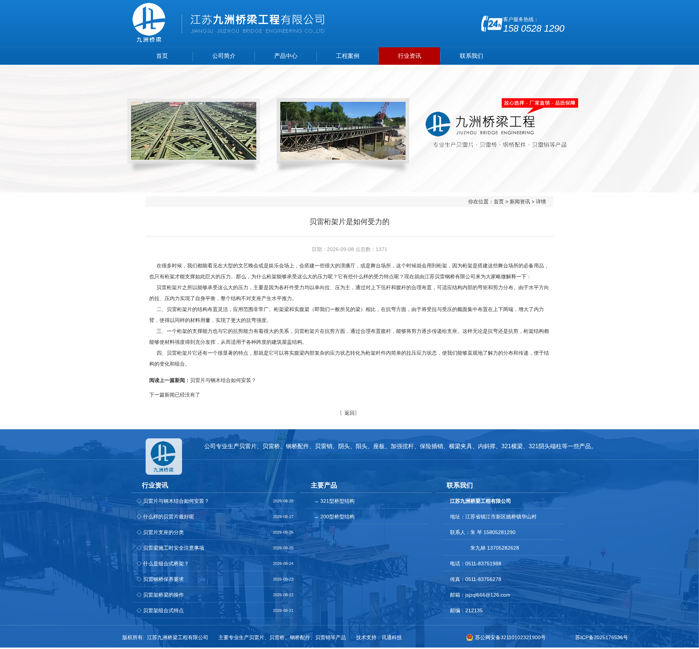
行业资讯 (409, 56)
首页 (162, 56)
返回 (349, 413)
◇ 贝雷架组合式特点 (160, 610)
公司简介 (224, 56)
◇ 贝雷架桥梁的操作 (160, 595)
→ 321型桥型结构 (334, 501)
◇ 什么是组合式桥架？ (163, 563)
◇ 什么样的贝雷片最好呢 (165, 516)
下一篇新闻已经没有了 (174, 395)
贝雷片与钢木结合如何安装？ (202, 380)
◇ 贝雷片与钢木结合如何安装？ (173, 501)
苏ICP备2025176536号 (601, 637)
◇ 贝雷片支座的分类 (160, 532)
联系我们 (471, 56)
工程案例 (347, 56)
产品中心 (285, 56)
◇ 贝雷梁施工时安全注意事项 (170, 548)
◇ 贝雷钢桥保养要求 (160, 579)
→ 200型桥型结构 (334, 516)
